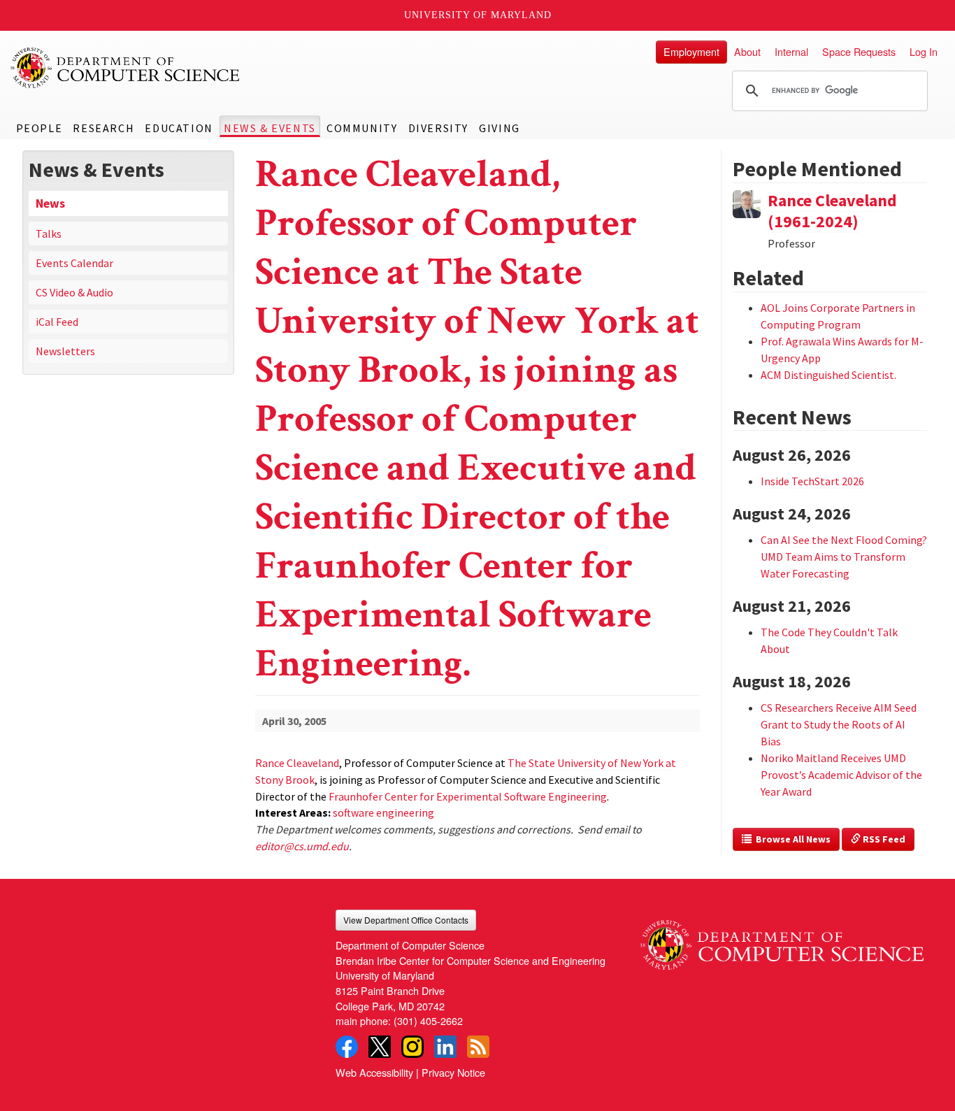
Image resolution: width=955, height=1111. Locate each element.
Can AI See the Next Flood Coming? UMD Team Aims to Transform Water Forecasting (844, 556)
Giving (499, 128)
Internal (791, 51)
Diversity (438, 128)
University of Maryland (478, 15)
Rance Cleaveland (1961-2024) (832, 210)
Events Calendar (74, 263)
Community (361, 128)
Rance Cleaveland (297, 763)
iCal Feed (57, 322)
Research (103, 128)
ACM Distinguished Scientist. (828, 375)
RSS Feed (883, 839)
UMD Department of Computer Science (125, 68)
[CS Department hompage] (782, 940)
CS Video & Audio (74, 292)
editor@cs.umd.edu (302, 846)
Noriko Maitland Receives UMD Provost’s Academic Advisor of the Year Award (841, 774)
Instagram (412, 1046)
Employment (691, 51)
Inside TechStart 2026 (812, 481)
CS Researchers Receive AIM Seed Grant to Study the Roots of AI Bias (839, 724)
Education (179, 128)
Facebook (347, 1046)
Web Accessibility (374, 1072)
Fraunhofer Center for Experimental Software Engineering (468, 796)
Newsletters (65, 351)
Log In (924, 51)
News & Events (270, 128)
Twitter (379, 1046)
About (747, 51)
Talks (49, 234)
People (39, 128)
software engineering (383, 812)
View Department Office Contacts (405, 920)
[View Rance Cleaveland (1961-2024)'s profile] (747, 202)
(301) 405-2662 (428, 1020)
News (50, 203)
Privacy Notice (453, 1072)
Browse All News (791, 839)
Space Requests (859, 51)
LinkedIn (445, 1046)
